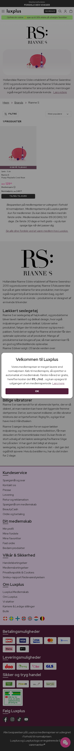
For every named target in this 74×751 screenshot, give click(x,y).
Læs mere (58, 383)
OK (37, 391)
